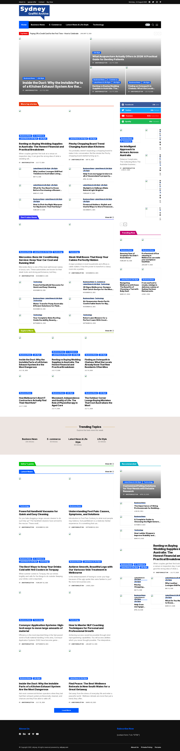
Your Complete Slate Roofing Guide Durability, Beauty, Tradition (46, 319)
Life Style (40, 78)
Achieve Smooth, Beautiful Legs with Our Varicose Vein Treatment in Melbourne (91, 569)
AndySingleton (31, 90)
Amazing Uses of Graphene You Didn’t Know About (129, 255)
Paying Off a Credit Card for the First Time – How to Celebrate (54, 33)
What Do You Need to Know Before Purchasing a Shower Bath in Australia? (46, 189)
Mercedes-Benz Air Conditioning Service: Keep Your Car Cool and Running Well (38, 260)
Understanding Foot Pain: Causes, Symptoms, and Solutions (89, 513)
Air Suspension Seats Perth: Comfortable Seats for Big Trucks (96, 302)
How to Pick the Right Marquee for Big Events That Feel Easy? (47, 205)
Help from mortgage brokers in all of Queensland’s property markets (97, 175)
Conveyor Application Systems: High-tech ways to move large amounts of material (41, 628)
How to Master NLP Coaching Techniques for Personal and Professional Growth (86, 628)
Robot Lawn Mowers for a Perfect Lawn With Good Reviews (95, 319)
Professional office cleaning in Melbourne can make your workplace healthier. (151, 257)
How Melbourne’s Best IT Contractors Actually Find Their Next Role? (32, 400)
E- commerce (112, 80)
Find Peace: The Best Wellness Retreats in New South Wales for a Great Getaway (89, 686)
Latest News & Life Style (102, 82)
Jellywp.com (63, 747)
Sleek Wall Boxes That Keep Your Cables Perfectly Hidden (88, 258)
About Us (135, 747)
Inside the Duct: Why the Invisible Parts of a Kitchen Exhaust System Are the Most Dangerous (33, 363)
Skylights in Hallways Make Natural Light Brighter (95, 189)
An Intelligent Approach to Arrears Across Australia (129, 151)
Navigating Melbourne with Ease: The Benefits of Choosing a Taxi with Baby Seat (129, 287)
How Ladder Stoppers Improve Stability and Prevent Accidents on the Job (146, 534)
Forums (158, 747)
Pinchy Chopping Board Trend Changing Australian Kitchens (87, 145)
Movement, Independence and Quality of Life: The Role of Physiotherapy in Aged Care (65, 402)
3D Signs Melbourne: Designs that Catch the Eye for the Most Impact (98, 288)
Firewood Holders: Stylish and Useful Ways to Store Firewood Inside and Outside (97, 205)
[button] (155, 33)
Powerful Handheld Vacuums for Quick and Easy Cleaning (48, 286)
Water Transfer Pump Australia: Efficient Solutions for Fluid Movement (48, 305)
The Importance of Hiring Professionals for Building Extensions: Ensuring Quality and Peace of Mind (146, 507)
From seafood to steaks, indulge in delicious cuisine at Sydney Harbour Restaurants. (150, 287)
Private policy (146, 747)
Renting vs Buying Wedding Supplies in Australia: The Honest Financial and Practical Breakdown (41, 146)
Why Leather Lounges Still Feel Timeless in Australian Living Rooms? (47, 172)
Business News (29, 78)
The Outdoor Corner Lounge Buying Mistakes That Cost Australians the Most (98, 402)
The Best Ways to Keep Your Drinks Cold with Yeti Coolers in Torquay (40, 568)
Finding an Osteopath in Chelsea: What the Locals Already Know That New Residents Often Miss (98, 363)
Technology (58, 252)
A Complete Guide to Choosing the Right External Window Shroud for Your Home (147, 520)
